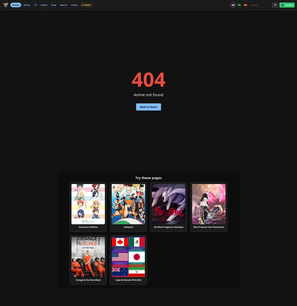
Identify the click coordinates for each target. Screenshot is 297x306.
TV (35, 5)
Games (27, 5)
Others (44, 5)
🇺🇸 (233, 5)
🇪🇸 (245, 5)
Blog (54, 5)
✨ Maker (86, 5)
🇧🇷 (239, 5)
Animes (15, 5)
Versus (74, 5)
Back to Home (148, 107)
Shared (63, 5)
